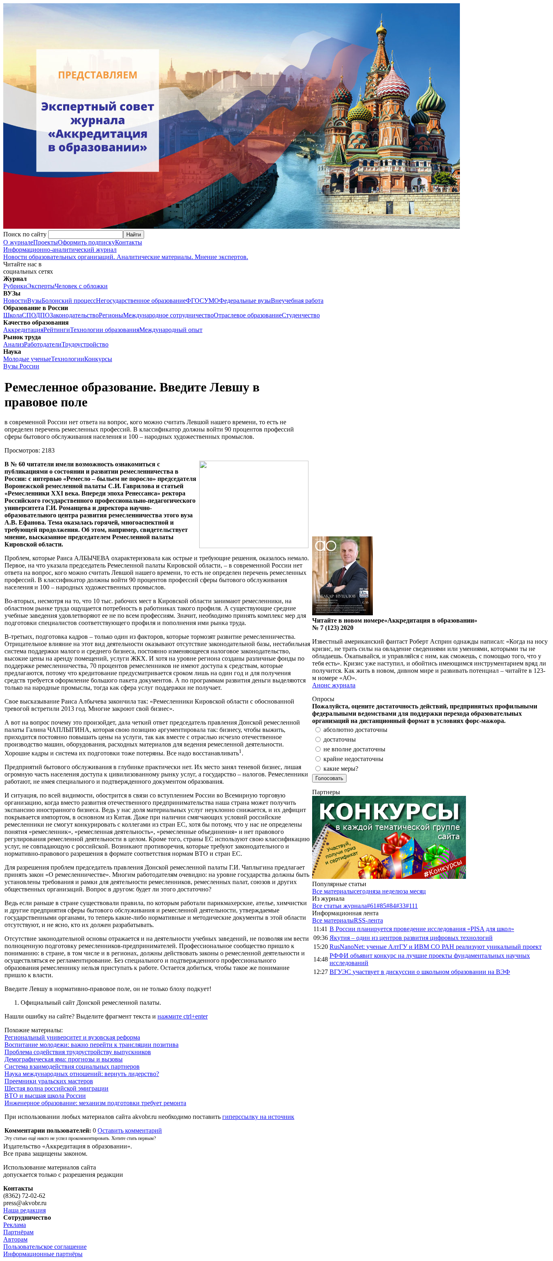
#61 (371, 905)
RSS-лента (368, 920)
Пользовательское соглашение (45, 1246)
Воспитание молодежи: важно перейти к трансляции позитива (91, 1044)
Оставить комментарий (130, 1130)
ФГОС (195, 300)
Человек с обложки (81, 286)
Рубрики (15, 286)
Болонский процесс (69, 300)
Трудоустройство (85, 344)
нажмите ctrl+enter (182, 1016)
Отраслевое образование (248, 315)
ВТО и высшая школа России (45, 1095)
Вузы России (21, 366)
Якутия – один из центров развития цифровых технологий (411, 937)
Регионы (111, 315)
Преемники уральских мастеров (48, 1081)
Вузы (34, 300)
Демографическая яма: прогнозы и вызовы (63, 1059)
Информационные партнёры (43, 1253)
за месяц (414, 891)
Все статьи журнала (339, 905)
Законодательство (74, 315)
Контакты (128, 242)
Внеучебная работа (297, 300)
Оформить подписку (86, 242)
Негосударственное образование (141, 300)
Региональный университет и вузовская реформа (72, 1037)
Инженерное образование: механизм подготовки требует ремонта (95, 1102)
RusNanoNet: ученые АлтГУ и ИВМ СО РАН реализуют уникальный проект (436, 946)
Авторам (15, 1239)
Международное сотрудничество (168, 315)
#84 (391, 905)
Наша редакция (24, 1210)
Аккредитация (23, 329)
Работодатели (43, 344)
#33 (401, 905)
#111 (412, 905)
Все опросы (532, 698)
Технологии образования (104, 329)
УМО (211, 300)
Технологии (67, 358)
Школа (12, 315)
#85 (381, 905)
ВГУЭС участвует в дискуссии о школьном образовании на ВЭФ (420, 971)
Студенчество (301, 315)
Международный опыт (170, 329)
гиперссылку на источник (258, 1116)
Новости (15, 300)
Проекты (45, 242)
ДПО (43, 315)
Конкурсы (98, 358)
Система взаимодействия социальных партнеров (72, 1066)
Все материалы (333, 891)
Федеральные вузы (245, 300)
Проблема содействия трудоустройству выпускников (77, 1051)
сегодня (364, 891)
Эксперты (41, 286)
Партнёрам (18, 1232)
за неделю (389, 891)
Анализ (13, 344)
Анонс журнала (333, 685)
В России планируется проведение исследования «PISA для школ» (422, 928)
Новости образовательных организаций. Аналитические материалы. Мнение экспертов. (125, 253)
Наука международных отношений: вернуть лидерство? (81, 1073)
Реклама (14, 1224)
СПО (29, 315)
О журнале (18, 242)
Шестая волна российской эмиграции (56, 1088)
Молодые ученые (27, 358)
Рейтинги (56, 329)
